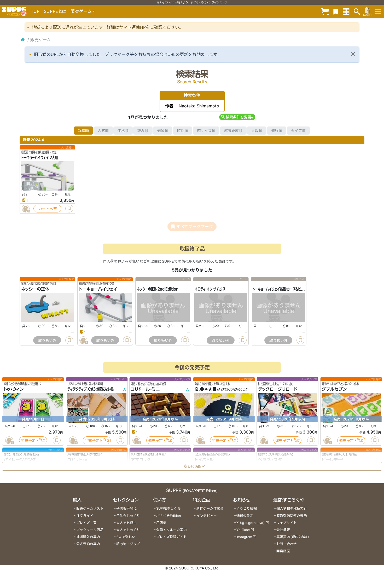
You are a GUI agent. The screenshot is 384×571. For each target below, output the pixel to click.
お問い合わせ (286, 544)
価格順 (123, 130)
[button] (237, 117)
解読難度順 (233, 130)
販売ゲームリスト (89, 508)
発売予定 (28, 440)
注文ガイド (84, 516)
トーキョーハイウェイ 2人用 (39, 157)
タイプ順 (298, 130)
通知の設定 (244, 516)
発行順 (276, 130)
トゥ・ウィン (14, 389)
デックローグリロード (277, 389)
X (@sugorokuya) (250, 523)
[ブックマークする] (69, 208)
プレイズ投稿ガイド (171, 537)
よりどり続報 (246, 508)
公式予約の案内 (88, 544)
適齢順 (162, 130)
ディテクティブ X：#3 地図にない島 (90, 389)
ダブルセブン (334, 389)
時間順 (182, 130)
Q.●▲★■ (206, 389)
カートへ (45, 208)
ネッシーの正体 (35, 289)
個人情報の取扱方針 (291, 508)
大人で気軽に (126, 523)
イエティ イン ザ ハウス (210, 289)
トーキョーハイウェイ (98, 289)
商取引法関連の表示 (291, 516)
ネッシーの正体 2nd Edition (157, 289)
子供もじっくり (128, 516)
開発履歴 (283, 551)
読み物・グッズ (128, 544)
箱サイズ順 (206, 130)
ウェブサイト (286, 523)
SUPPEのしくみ (168, 508)
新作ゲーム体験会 (210, 508)
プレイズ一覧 (86, 523)
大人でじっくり (128, 530)
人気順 (103, 130)
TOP (35, 11)
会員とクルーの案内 (171, 530)
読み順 (142, 130)
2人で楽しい (125, 537)
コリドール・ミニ (145, 389)
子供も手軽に (126, 508)
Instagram (244, 537)
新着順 (83, 130)
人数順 (256, 130)
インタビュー (206, 516)
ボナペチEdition (168, 516)
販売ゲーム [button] (81, 11)
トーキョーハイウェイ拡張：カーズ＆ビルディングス (285, 289)
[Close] (353, 54)
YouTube (243, 530)
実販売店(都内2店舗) (292, 537)
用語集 (161, 523)
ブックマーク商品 (89, 530)
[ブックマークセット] (336, 11)
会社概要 (283, 530)
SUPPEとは (55, 11)
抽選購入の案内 (88, 537)
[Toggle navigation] (378, 11)
